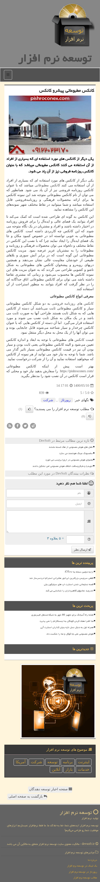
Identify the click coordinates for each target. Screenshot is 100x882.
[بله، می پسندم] (29, 409)
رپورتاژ (66, 400)
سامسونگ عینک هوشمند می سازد (76, 453)
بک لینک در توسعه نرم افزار (82, 865)
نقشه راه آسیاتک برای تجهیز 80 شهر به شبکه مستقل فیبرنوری (62, 614)
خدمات (83, 769)
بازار (69, 769)
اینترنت (83, 762)
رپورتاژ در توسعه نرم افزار (83, 871)
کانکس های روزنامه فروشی (73, 303)
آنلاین (56, 769)
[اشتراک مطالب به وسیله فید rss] (9, 425)
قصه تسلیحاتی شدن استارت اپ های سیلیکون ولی (68, 584)
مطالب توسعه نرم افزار (85, 877)
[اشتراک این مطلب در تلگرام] (33, 425)
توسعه (52, 762)
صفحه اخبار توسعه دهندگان (49, 789)
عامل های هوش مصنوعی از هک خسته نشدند (71, 447)
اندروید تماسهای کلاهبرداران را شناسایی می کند (69, 590)
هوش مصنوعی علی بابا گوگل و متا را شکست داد (69, 633)
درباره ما (92, 859)
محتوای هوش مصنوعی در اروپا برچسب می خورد (69, 459)
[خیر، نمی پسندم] (90, 416)
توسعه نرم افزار (55, 58)
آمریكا (20, 762)
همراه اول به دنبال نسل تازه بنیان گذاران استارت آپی (66, 627)
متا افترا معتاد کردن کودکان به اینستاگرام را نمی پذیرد (66, 621)
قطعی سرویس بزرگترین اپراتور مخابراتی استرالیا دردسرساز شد (61, 578)
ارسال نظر (81, 549)
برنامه (68, 762)
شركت (48, 400)
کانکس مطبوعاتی (47, 185)
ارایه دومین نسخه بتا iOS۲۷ (79, 571)
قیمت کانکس (84, 340)
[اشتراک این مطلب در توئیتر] (25, 425)
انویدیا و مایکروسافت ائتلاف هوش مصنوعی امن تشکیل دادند (63, 466)
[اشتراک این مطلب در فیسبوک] (17, 425)
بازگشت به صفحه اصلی (26, 796)
